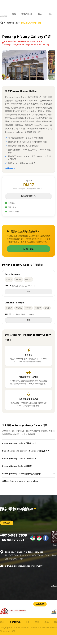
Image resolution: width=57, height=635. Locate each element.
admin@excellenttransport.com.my (23, 566)
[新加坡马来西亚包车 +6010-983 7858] (33, 540)
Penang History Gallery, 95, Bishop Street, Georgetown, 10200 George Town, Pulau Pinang (26, 43)
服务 (40, 13)
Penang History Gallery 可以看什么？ (19, 458)
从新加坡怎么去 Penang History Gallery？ (21, 481)
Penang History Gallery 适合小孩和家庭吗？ (22, 474)
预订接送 (29, 248)
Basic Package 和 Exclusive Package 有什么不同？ (25, 451)
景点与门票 (27, 13)
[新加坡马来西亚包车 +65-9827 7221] (39, 540)
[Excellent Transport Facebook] (46, 540)
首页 (14, 13)
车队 (49, 13)
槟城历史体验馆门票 (31, 22)
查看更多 (9, 168)
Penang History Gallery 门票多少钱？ (19, 443)
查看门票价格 (30, 196)
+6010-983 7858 (13, 535)
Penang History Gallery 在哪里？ (17, 466)
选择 (28, 291)
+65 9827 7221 (12, 540)
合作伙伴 (40, 604)
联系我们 (7, 523)
